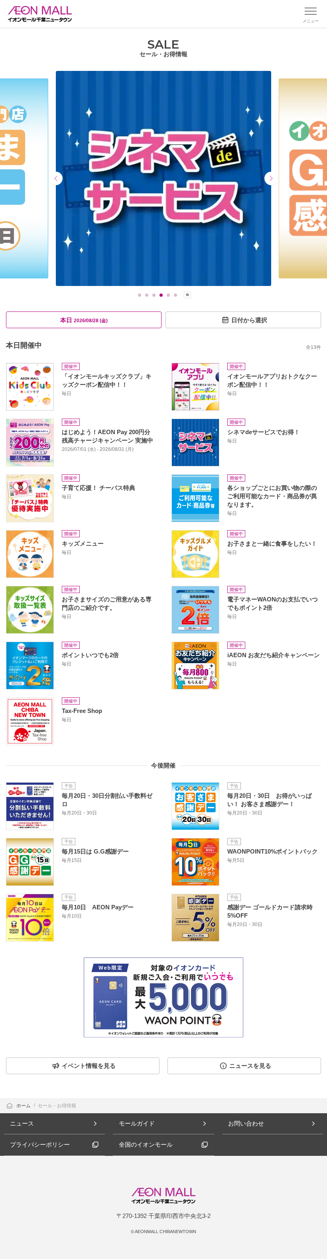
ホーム (24, 1105)
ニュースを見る (250, 1065)
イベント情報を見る (89, 1065)
